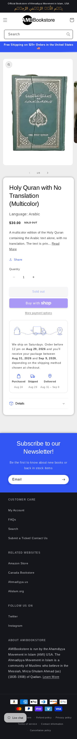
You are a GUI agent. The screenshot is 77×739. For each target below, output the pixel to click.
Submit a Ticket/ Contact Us (27, 538)
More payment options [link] (38, 313)
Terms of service (27, 724)
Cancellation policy (40, 730)
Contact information (52, 724)
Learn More (51, 677)
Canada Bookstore (21, 572)
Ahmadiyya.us (18, 582)
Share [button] (18, 259)
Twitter (13, 616)
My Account (16, 510)
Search (13, 528)
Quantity (14, 269)
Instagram (15, 625)
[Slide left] (29, 172)
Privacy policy (64, 717)
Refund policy (44, 717)
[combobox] (38, 34)
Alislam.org (16, 591)
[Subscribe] (63, 479)
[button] (5, 20)
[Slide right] (47, 172)
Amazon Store (18, 563)
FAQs (12, 519)
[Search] (68, 34)
